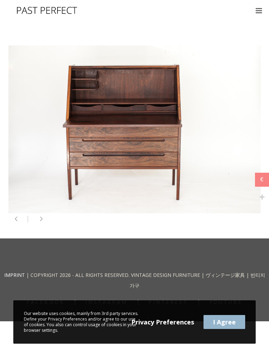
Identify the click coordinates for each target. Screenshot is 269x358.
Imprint (14, 275)
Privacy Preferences (162, 322)
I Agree (224, 322)
